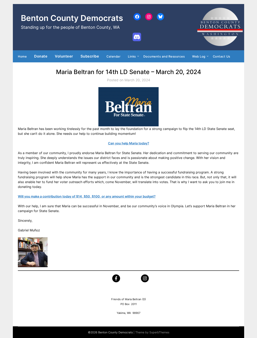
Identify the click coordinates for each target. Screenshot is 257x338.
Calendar (113, 56)
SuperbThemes (159, 332)
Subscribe (90, 56)
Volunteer (64, 56)
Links (132, 56)
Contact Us (221, 56)
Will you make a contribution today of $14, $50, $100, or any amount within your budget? (87, 196)
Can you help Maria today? (128, 143)
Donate (40, 56)
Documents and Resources (164, 56)
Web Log (198, 56)
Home (22, 56)
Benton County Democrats (72, 18)
